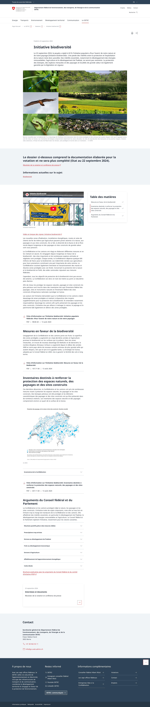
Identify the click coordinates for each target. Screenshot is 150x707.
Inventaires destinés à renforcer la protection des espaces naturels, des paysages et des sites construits (106, 208)
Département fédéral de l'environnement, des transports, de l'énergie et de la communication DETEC (67, 8)
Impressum (47, 704)
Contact (114, 678)
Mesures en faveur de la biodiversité (103, 202)
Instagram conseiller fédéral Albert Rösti (57, 677)
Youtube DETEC (53, 682)
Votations (114, 672)
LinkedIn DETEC (53, 686)
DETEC (49, 672)
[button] (15, 20)
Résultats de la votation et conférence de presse (41, 165)
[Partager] (136, 33)
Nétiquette (31, 704)
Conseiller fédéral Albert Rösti (89, 672)
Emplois (114, 683)
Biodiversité (27, 177)
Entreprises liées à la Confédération (86, 684)
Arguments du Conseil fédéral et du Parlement (103, 216)
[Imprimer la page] (132, 33)
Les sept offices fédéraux (87, 678)
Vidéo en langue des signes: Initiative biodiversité (41, 234)
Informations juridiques (19, 704)
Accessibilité (38, 704)
